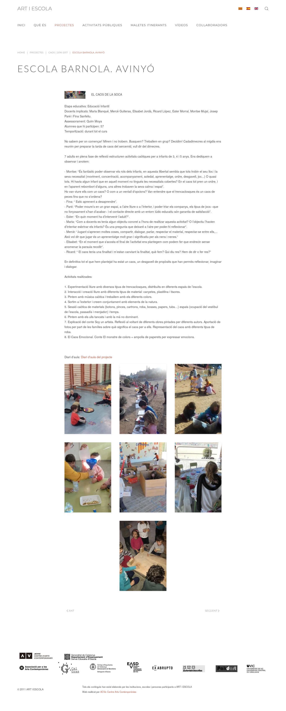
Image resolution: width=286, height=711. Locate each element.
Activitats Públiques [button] (102, 25)
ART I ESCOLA (34, 8)
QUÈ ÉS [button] (40, 25)
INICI (21, 25)
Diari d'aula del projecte (96, 357)
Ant (71, 610)
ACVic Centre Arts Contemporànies (118, 691)
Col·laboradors (211, 25)
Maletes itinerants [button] (149, 25)
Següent (211, 610)
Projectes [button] (64, 25)
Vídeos (181, 25)
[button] (266, 8)
